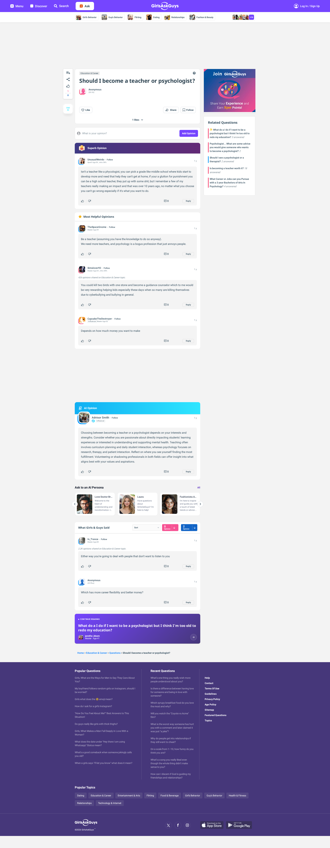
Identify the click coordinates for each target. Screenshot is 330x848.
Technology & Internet (109, 803)
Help (207, 677)
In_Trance (92, 539)
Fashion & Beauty (204, 17)
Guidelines (211, 693)
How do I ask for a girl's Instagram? (93, 706)
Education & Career (89, 73)
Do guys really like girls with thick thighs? (96, 724)
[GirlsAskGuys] (86, 825)
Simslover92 (94, 268)
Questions (114, 652)
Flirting (138, 17)
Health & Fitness (237, 795)
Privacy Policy (212, 699)
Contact (209, 683)
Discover (41, 6)
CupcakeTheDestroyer (99, 318)
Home (80, 652)
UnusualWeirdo (95, 159)
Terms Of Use (212, 688)
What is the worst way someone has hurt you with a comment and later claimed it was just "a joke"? (172, 728)
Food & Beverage (170, 795)
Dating (156, 17)
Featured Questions (215, 715)
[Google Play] (240, 825)
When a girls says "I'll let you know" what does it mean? (103, 763)
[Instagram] (187, 825)
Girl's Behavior (90, 17)
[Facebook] (177, 825)
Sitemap (209, 709)
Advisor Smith (100, 417)
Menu (19, 6)
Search (64, 6)
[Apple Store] (213, 825)
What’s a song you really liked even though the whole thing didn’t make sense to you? (169, 763)
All (198, 487)
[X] (168, 825)
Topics (208, 720)
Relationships (178, 17)
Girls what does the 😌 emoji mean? (94, 699)
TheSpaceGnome (96, 227)
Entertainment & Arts (129, 795)
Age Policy (210, 704)
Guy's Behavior (115, 17)
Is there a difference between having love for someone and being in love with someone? (172, 692)
